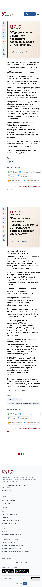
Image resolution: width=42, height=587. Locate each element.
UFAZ (10, 399)
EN (17, 583)
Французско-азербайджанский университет (24, 404)
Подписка (5, 531)
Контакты (5, 517)
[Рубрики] (38, 14)
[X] (12, 562)
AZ (21, 583)
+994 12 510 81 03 (7, 488)
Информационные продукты (11, 534)
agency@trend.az (7, 490)
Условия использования (10, 542)
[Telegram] (21, 562)
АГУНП (18, 399)
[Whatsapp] (3, 562)
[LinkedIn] (26, 562)
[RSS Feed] (30, 562)
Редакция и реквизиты (9, 514)
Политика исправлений (9, 523)
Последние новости (8, 500)
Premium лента (7, 503)
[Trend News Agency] (7, 471)
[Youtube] (17, 562)
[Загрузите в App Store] (8, 571)
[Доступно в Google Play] (22, 571)
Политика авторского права (11, 548)
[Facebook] (8, 562)
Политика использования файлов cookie (15, 551)
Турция (11, 162)
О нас (3, 511)
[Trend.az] (8, 14)
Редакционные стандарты (10, 520)
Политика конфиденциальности (12, 545)
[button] (4, 23)
